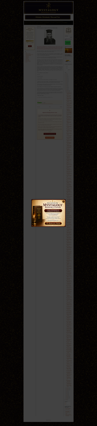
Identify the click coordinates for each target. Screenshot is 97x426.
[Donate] (53, 223)
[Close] (64, 201)
